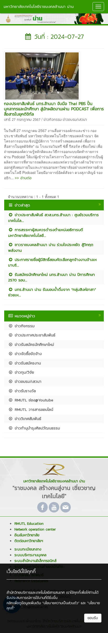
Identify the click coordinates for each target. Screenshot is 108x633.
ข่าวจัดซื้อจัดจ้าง (27, 354)
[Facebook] (42, 507)
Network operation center (35, 529)
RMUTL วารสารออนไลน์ (33, 409)
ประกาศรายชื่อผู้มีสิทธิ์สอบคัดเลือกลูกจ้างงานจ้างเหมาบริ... (52, 262)
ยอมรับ (93, 618)
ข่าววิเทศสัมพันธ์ (27, 419)
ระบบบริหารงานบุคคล (30, 555)
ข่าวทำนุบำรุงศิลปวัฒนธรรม (36, 428)
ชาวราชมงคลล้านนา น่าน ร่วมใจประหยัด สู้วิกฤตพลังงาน (50, 247)
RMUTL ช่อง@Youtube (33, 400)
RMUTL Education (29, 523)
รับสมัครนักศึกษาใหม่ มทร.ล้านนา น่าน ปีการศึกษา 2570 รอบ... (51, 277)
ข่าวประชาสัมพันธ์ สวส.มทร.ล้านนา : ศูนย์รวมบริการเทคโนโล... (53, 217)
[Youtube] (54, 507)
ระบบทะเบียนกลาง (27, 549)
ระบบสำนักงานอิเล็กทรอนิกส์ (35, 561)
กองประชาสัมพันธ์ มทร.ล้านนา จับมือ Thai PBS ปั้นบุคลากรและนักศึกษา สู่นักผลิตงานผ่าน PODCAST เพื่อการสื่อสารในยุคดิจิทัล (54, 108)
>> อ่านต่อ (23, 178)
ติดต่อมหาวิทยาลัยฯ (28, 541)
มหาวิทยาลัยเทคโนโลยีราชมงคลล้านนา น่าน (39, 6)
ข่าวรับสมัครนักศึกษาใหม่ (33, 344)
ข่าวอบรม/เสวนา (75, 119)
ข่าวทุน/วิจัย (23, 372)
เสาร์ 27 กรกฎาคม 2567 (22, 119)
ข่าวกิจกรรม (53, 119)
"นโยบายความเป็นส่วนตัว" (60, 603)
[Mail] (65, 507)
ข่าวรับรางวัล (24, 391)
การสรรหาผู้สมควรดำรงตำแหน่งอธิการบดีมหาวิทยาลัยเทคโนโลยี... (45, 232)
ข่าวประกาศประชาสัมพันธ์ (34, 335)
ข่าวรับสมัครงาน (27, 363)
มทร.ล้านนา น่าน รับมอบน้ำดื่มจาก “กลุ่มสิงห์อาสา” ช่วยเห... (52, 292)
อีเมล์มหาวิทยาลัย (26, 535)
